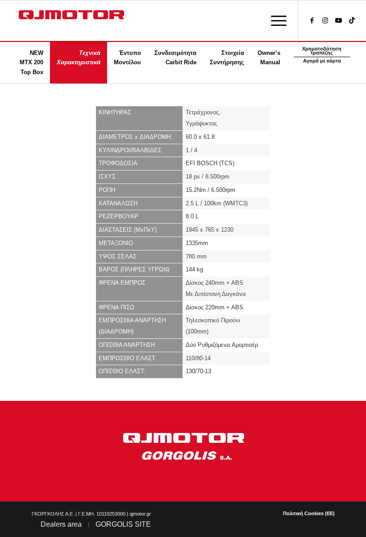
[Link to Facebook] (312, 20)
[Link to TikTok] (352, 20)
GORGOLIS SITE (123, 524)
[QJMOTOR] (79, 20)
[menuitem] (274, 20)
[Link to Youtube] (338, 20)
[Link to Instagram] (325, 20)
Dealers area (61, 524)
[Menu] (274, 20)
